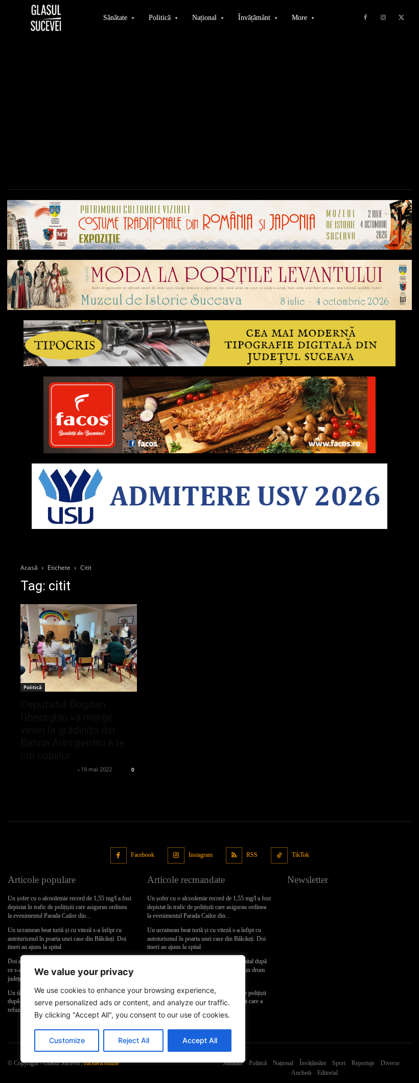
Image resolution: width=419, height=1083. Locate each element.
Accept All (199, 1040)
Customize (67, 1040)
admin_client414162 (47, 769)
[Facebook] (365, 18)
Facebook (142, 854)
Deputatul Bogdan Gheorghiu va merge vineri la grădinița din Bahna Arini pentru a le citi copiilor (72, 730)
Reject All (133, 1040)
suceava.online (101, 1063)
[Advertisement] (209, 112)
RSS (252, 854)
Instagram (201, 854)
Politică (33, 687)
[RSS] (234, 855)
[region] (132, 1009)
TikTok (300, 854)
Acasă (29, 567)
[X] (401, 18)
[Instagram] (383, 18)
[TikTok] (279, 855)
